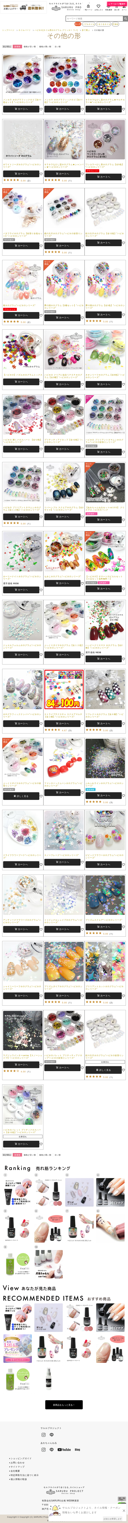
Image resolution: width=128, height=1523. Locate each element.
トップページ (8, 30)
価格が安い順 (30, 46)
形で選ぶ (86, 30)
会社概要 (15, 1470)
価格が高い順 (45, 46)
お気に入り (99, 10)
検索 (125, 19)
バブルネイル (89, 24)
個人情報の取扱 (19, 1479)
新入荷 (117, 10)
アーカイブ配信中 (118, 4)
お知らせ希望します (112, 1518)
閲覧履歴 (108, 10)
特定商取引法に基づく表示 (25, 1475)
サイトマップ (18, 1466)
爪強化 (115, 24)
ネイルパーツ (24, 30)
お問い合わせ (18, 1462)
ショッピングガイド (21, 1458)
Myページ (88, 10)
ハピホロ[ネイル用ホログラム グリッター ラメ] (56, 30)
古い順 (58, 46)
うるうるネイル (103, 24)
